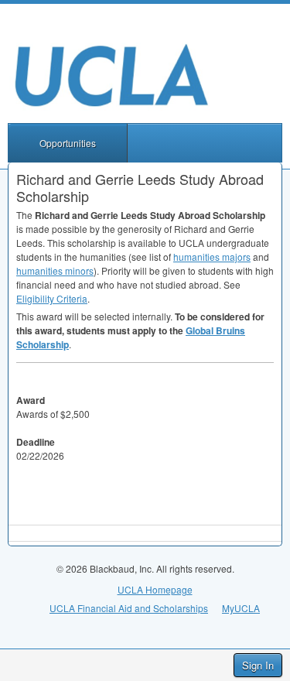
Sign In (258, 665)
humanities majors (212, 256)
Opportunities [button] (67, 142)
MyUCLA (241, 607)
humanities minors (55, 270)
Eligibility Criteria (51, 298)
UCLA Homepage (155, 589)
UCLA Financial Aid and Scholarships (128, 607)
